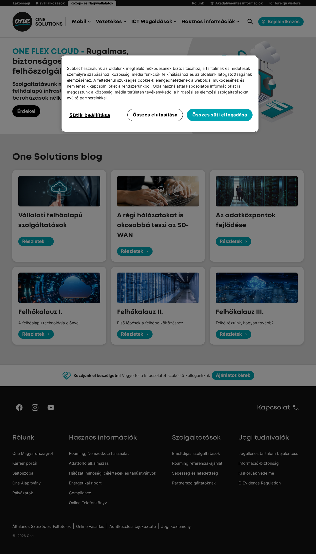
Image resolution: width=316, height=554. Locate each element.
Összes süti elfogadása (219, 114)
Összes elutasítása (155, 114)
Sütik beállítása (89, 115)
